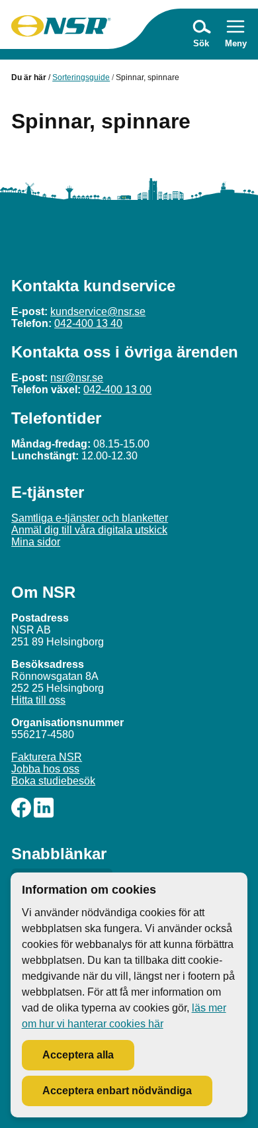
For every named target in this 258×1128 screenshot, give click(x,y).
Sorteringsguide (81, 77)
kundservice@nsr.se (98, 311)
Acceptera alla (78, 1054)
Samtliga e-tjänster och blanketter (89, 518)
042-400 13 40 (88, 323)
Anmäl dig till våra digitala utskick (89, 530)
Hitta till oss (38, 700)
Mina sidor (35, 541)
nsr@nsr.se (76, 377)
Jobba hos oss (45, 769)
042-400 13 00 (117, 389)
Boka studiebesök (53, 780)
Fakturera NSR (46, 757)
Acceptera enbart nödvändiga (117, 1090)
